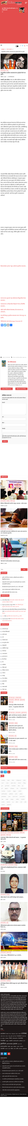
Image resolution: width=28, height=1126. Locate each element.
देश (10, 200)
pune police (22, 796)
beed (8, 780)
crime (14, 357)
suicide (2, 802)
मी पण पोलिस (4, 678)
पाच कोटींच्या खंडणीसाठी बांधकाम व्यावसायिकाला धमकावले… (13, 1079)
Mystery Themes (4, 1095)
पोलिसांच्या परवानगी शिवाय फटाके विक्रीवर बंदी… (22, 389)
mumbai (3, 791)
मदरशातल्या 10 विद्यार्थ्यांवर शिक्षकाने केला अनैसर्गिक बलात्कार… (13, 305)
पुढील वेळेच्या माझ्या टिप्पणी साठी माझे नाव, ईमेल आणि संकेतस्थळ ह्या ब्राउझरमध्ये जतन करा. (14, 437)
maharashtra (23, 788)
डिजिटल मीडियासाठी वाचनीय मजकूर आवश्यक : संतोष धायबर (14, 503)
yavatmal (9, 804)
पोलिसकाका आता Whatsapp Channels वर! (11, 321)
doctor (19, 783)
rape (23, 357)
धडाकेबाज (4, 664)
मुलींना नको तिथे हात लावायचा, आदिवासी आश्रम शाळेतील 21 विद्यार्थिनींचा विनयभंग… (7, 177)
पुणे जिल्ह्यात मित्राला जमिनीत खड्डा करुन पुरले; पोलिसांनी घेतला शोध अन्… (14, 984)
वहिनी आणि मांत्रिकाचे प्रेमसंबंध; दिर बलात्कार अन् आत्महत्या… (12, 311)
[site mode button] (16, 46)
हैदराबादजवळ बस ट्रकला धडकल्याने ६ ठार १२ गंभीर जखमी (7, 205)
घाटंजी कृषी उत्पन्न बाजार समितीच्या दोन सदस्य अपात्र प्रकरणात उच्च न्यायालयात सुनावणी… (14, 532)
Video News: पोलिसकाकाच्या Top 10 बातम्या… (11, 955)
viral (21, 802)
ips (22, 786)
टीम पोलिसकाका (11, 76)
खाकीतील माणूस (5, 648)
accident (3, 780)
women (3, 804)
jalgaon (6, 788)
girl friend (7, 786)
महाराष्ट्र (10, 186)
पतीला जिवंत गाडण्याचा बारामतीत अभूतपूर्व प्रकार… (11, 1090)
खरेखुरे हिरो (4, 645)
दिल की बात (4, 659)
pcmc (16, 794)
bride (24, 780)
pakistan (11, 794)
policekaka (3, 796)
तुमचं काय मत (10, 171)
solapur (12, 799)
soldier (17, 799)
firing (24, 783)
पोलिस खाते (10, 154)
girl (2, 786)
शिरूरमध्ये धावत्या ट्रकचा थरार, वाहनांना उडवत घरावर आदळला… (13, 1087)
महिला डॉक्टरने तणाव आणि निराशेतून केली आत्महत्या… (12, 897)
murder (17, 357)
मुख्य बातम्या (5, 156)
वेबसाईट (3, 428)
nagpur (14, 791)
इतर (3, 637)
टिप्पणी (3, 402)
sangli (7, 799)
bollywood (18, 780)
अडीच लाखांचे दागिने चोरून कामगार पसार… (7, 227)
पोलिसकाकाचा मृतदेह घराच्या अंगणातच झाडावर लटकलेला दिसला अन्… (13, 926)
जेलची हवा (4, 651)
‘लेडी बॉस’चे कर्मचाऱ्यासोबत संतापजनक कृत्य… (10, 561)
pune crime (15, 796)
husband (13, 786)
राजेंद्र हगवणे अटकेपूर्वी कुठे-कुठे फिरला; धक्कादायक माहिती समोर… (13, 868)
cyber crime (13, 783)
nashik (19, 791)
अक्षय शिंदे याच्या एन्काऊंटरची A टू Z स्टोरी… (14, 616)
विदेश (3, 684)
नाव (3, 417)
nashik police (4, 794)
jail (2, 788)
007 (3, 616)
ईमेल (3, 423)
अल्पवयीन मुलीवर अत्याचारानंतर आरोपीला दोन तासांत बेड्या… (13, 1082)
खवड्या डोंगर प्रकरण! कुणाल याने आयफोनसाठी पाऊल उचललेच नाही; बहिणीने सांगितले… (8, 191)
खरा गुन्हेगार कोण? (5, 642)
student (23, 799)
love (17, 788)
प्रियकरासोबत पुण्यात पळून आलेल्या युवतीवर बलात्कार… (13, 266)
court (2, 783)
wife (25, 802)
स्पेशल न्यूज (10, 156)
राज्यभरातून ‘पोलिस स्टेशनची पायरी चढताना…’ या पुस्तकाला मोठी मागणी (7, 161)
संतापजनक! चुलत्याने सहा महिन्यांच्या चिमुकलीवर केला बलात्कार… (13, 299)
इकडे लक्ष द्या (4, 634)
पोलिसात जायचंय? (5, 670)
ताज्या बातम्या (4, 154)
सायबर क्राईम (4, 686)
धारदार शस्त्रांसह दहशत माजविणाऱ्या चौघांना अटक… (8, 217)
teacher (8, 802)
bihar (13, 780)
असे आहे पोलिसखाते (6, 631)
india (19, 786)
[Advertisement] (14, 29)
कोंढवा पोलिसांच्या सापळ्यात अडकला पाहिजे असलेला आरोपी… (8, 389)
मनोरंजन (3, 673)
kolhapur (12, 788)
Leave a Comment (6, 357)
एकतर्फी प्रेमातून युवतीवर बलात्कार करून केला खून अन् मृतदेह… (13, 316)
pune (9, 796)
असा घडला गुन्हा (7, 150)
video (17, 802)
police (20, 357)
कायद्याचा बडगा (7, 152)
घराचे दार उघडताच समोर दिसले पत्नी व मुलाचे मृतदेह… (11, 1084)
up (25, 357)
